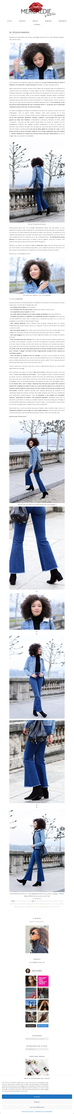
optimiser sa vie (51, 904)
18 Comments (37, 898)
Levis (56, 893)
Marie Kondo (40, 904)
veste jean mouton (53, 907)
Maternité (63, 21)
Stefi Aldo (24, 907)
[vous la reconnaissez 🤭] (43, 993)
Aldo (25, 896)
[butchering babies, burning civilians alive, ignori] (31, 993)
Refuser (37, 1102)
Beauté (35, 21)
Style (9, 21)
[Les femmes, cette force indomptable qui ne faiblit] (43, 981)
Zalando (52, 504)
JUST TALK (19, 901)
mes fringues (18, 335)
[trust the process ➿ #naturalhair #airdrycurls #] (31, 981)
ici (44, 893)
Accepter (37, 1097)
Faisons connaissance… (37, 921)
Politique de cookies (28, 1111)
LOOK (23, 901)
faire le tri (49, 901)
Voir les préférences (37, 1107)
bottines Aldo (40, 901)
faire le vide (58, 901)
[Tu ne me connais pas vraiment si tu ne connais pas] (31, 1005)
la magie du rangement (26, 904)
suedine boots (34, 907)
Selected (34, 893)
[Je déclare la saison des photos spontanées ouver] (31, 1017)
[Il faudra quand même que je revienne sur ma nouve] (43, 1005)
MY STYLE (28, 901)
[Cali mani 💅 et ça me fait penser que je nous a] (43, 1017)
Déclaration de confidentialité (43, 1111)
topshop (43, 907)
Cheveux (22, 21)
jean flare (13, 904)
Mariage (48, 21)
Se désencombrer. (19, 32)
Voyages (37, 24)
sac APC (60, 904)
